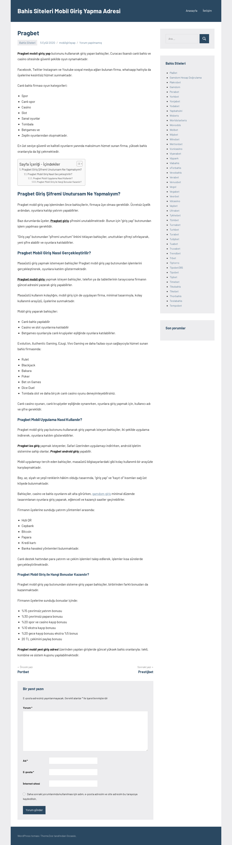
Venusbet (175, 182)
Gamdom (175, 87)
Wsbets (174, 115)
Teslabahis (176, 300)
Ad (25, 760)
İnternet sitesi (31, 783)
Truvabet (175, 248)
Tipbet (173, 277)
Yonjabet (175, 101)
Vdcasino (175, 201)
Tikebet (174, 291)
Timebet (175, 281)
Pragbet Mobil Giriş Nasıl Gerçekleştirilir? (50, 174)
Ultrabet (175, 210)
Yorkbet (174, 96)
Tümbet (174, 220)
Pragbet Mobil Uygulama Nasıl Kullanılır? (53, 178)
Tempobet (176, 305)
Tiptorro (174, 262)
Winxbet (175, 139)
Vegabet (175, 191)
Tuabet (174, 243)
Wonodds (175, 125)
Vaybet (174, 205)
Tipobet (174, 272)
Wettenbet (176, 144)
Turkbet (174, 229)
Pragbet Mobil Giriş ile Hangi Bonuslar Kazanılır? (59, 182)
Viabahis (174, 163)
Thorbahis (176, 296)
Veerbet (174, 196)
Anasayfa (191, 10)
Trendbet (175, 253)
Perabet (174, 91)
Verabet (174, 177)
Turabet (174, 234)
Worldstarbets (178, 120)
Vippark (174, 158)
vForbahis (175, 167)
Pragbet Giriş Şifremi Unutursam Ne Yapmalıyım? (52, 169)
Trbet (173, 258)
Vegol (173, 186)
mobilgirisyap (67, 42)
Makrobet (175, 82)
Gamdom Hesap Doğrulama (186, 77)
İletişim (207, 10)
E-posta (28, 772)
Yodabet (175, 106)
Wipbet (174, 134)
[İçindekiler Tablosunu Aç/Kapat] (78, 164)
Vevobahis (176, 172)
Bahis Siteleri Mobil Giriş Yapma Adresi (69, 10)
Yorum (27, 707)
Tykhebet (175, 215)
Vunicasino (176, 148)
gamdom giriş (101, 494)
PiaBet (173, 72)
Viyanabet (175, 153)
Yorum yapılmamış (90, 42)
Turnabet (175, 224)
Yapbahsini (176, 110)
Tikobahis (175, 286)
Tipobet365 (176, 267)
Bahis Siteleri (27, 42)
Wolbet (174, 129)
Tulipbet (174, 239)
